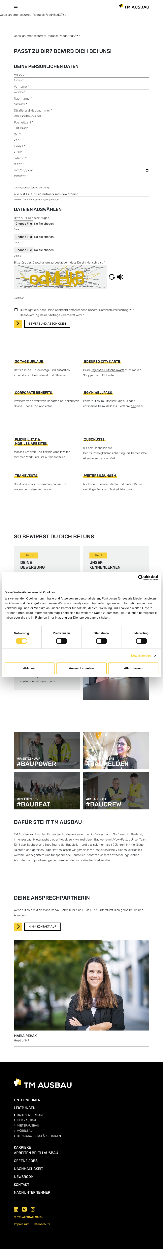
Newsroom (24, 1177)
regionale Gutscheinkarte (107, 370)
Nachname (20, 104)
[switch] (61, 641)
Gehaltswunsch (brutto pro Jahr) (32, 187)
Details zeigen (141, 655)
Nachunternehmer (32, 1192)
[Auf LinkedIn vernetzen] (16, 1209)
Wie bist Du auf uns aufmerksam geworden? (38, 199)
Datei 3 (17, 255)
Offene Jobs (26, 1161)
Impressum (21, 1224)
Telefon (19, 163)
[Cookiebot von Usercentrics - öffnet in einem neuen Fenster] (141, 578)
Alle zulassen (133, 668)
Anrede (18, 80)
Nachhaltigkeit (28, 1169)
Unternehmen (27, 1100)
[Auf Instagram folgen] (33, 1209)
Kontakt (21, 1184)
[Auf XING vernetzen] (24, 1209)
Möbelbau (25, 1130)
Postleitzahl (21, 127)
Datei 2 (17, 242)
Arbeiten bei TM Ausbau (36, 1153)
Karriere (22, 1147)
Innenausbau (27, 1120)
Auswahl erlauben (81, 668)
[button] (17, 6)
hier (133, 406)
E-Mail (18, 151)
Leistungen (25, 1108)
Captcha (19, 298)
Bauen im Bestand (30, 1115)
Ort (16, 139)
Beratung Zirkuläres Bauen (39, 1136)
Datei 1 (18, 229)
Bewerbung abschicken (47, 323)
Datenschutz (41, 1224)
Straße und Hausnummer (28, 116)
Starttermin (21, 175)
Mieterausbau (28, 1125)
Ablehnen (29, 668)
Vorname (19, 92)
